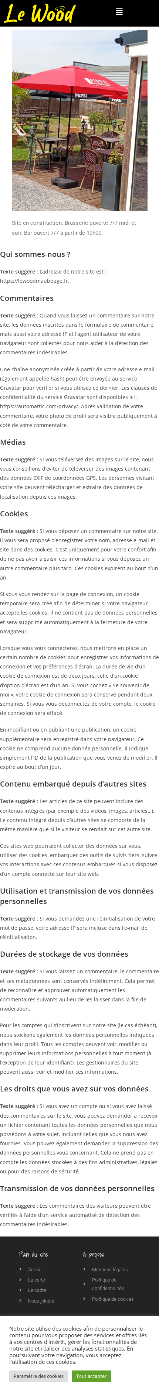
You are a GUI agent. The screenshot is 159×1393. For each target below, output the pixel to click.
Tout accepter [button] (91, 1376)
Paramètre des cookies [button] (39, 1376)
